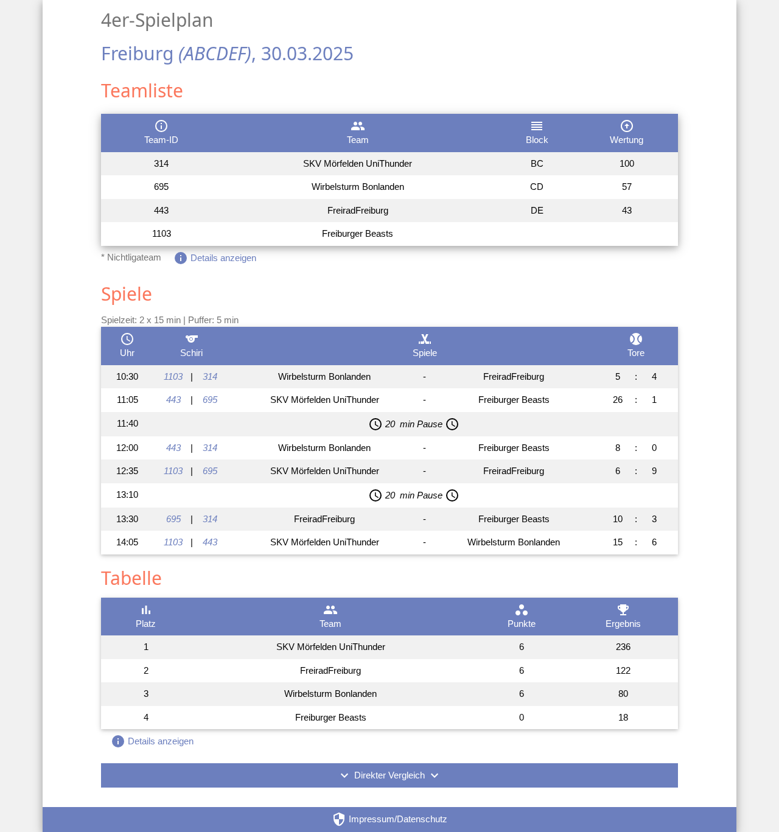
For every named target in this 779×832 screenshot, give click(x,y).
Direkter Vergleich (389, 775)
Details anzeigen (214, 258)
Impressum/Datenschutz (389, 819)
